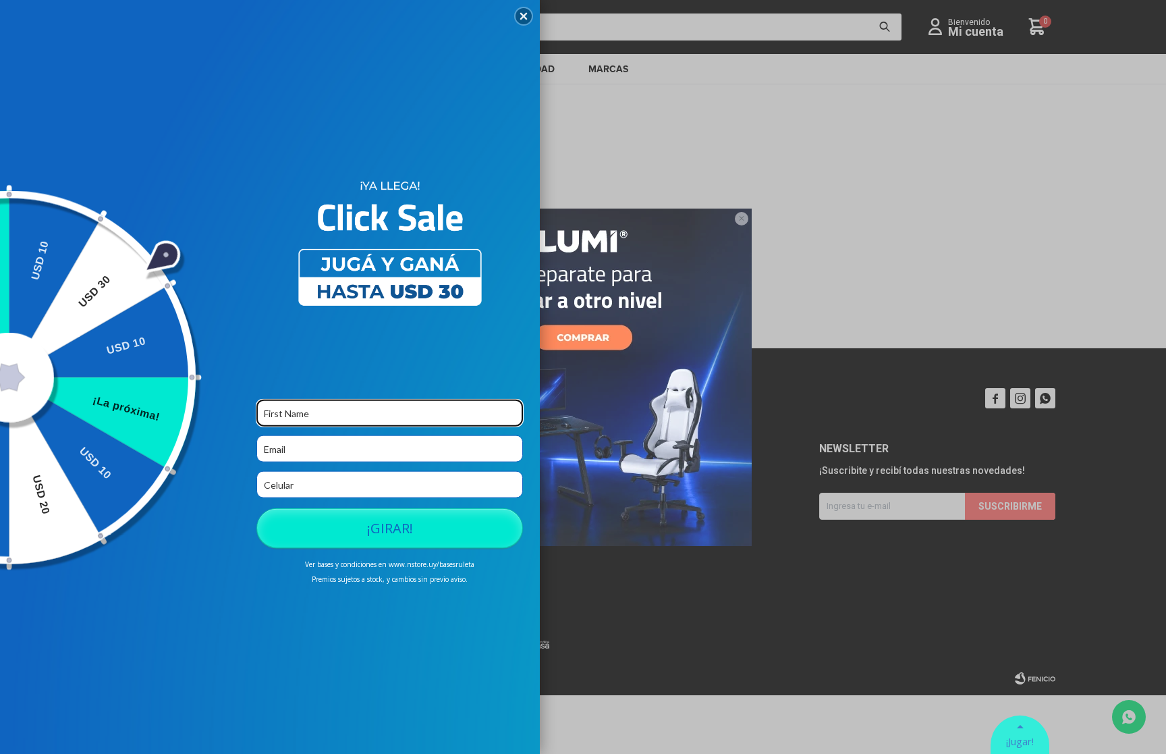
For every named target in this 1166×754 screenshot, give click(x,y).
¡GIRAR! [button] (390, 528)
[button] (524, 16)
